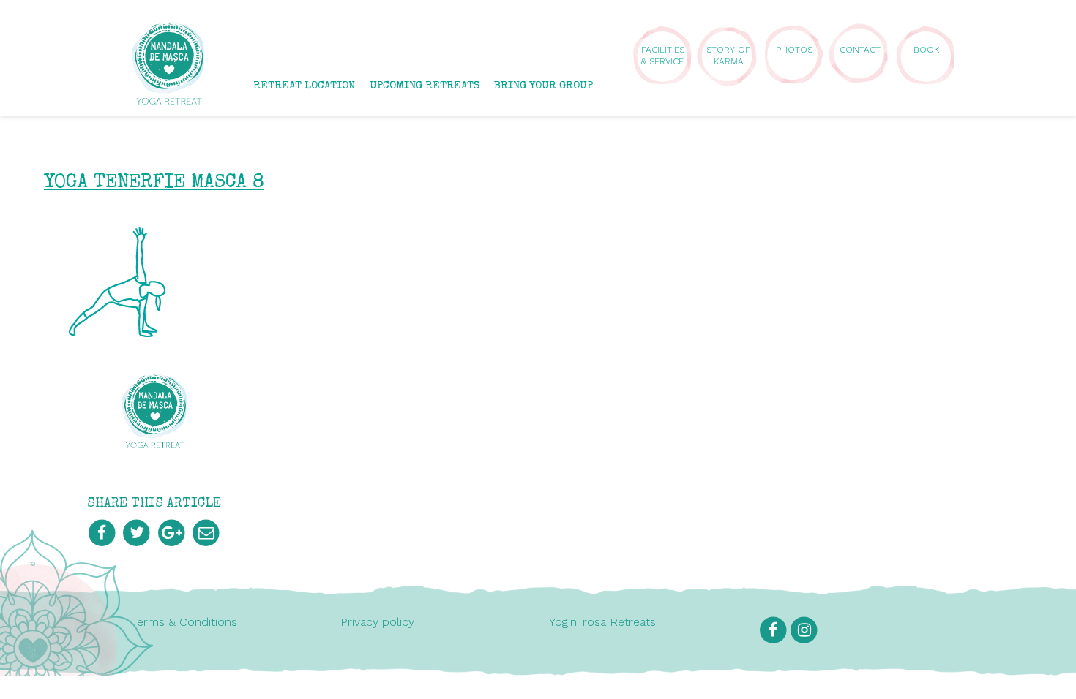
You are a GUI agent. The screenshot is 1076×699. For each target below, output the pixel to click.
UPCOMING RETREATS (424, 85)
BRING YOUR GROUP (543, 85)
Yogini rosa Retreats (602, 622)
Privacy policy (377, 622)
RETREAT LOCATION (304, 85)
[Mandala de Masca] (168, 98)
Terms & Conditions (184, 622)
